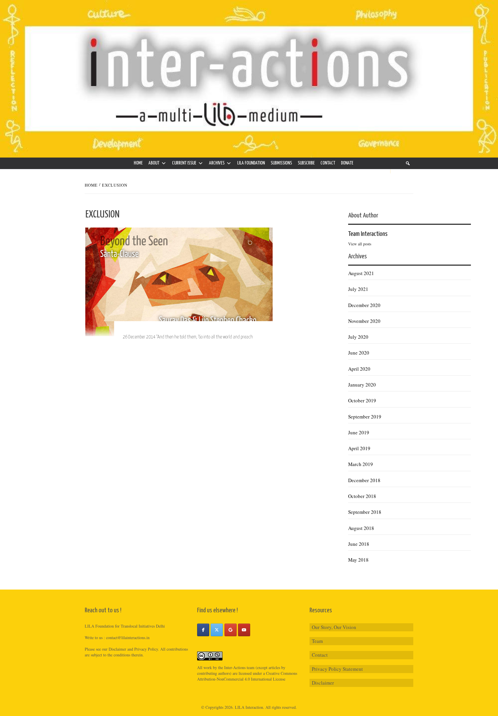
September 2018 (364, 512)
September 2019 (364, 416)
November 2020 (364, 321)
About (153, 163)
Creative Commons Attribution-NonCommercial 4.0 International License (247, 676)
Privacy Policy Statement (337, 669)
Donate (347, 163)
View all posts (359, 244)
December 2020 (364, 305)
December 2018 (364, 480)
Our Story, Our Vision (334, 627)
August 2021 (361, 273)
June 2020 (358, 352)
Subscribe (306, 163)
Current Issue (184, 163)
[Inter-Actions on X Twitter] (217, 630)
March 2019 (360, 464)
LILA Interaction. (249, 707)
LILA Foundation (251, 163)
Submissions (281, 163)
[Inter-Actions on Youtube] (244, 630)
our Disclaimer (114, 649)
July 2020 (358, 337)
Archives (217, 163)
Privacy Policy (146, 649)
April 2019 (359, 448)
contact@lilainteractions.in (128, 637)
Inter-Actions (235, 667)
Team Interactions (368, 234)
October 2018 (362, 496)
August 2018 (361, 528)
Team (317, 641)
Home (138, 163)
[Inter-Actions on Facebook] (203, 630)
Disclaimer (323, 682)
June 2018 (358, 544)
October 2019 (362, 400)
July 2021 (358, 289)
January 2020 (362, 384)
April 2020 (359, 368)
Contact (327, 163)
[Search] (407, 163)
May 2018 (358, 559)
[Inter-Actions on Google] (231, 630)
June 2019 (358, 432)
